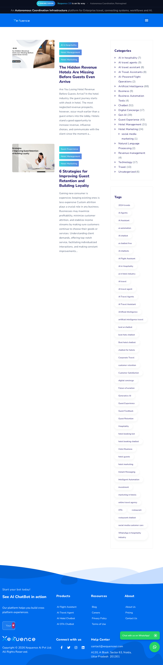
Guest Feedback (125, 411)
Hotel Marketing (69, 59)
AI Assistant (123, 220)
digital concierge (126, 380)
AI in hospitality (69, 45)
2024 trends (124, 205)
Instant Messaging (126, 472)
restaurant (137, 510)
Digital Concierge (128, 110)
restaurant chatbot (127, 517)
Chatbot (123, 105)
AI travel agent (125, 289)
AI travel (122, 281)
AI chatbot (123, 235)
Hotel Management (70, 52)
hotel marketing (125, 464)
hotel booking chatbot (128, 441)
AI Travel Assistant (127, 304)
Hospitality (123, 426)
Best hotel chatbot (127, 342)
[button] (146, 20)
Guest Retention (125, 418)
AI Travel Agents (126, 296)
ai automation (124, 228)
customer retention (127, 365)
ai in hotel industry (126, 273)
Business (123, 91)
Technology (125, 162)
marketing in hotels (127, 494)
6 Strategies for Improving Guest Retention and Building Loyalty (74, 178)
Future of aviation (126, 388)
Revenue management (131, 153)
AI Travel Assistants (130, 72)
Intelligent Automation (128, 479)
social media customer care (130, 525)
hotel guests (124, 456)
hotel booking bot (126, 433)
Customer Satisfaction (128, 372)
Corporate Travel (126, 357)
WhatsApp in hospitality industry (129, 535)
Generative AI (124, 395)
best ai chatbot (125, 327)
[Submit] (13, 625)
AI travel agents (128, 62)
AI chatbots (123, 251)
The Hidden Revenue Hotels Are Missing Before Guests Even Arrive (78, 74)
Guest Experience (69, 149)
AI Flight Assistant (126, 258)
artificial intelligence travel (130, 319)
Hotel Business (125, 449)
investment (123, 487)
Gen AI (122, 115)
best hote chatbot (126, 334)
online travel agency (127, 502)
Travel (122, 167)
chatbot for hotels (126, 350)
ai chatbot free (125, 243)
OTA (120, 510)
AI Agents (123, 212)
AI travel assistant (129, 67)
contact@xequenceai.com (107, 646)
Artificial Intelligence (130, 86)
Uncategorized (127, 172)
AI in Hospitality (125, 266)
